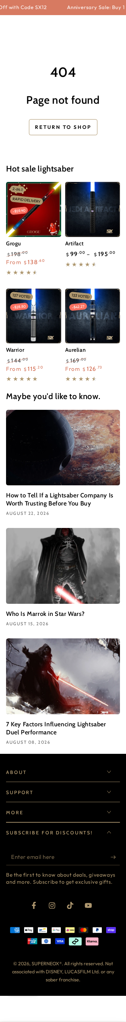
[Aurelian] (92, 316)
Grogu (13, 243)
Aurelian (75, 349)
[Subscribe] (115, 857)
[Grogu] (33, 209)
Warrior (15, 349)
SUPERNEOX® (47, 964)
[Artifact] (92, 209)
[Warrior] (33, 316)
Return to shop (63, 127)
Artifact (74, 243)
